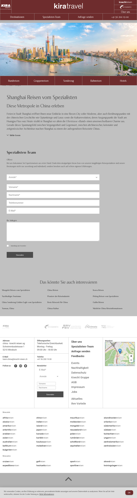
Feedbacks (77, 356)
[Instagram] (20, 366)
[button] (68, 135)
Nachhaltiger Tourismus (11, 296)
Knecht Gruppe (80, 377)
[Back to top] (68, 479)
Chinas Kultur (53, 308)
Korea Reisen (98, 290)
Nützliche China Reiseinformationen (107, 308)
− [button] (131, 360)
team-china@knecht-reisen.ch (15, 359)
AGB (74, 382)
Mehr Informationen (46, 494)
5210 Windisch (10, 350)
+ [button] (131, 356)
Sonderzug (68, 80)
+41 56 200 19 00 (120, 17)
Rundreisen (13, 80)
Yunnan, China (8, 308)
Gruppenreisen (41, 80)
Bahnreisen (95, 80)
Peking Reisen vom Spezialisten (106, 296)
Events (75, 363)
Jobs (74, 391)
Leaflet (111, 365)
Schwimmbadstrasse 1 (13, 346)
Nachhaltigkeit (80, 367)
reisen (8, 418)
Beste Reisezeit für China (57, 302)
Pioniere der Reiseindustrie (58, 296)
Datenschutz (78, 372)
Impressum (78, 387)
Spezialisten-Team (51, 17)
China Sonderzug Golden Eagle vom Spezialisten (22, 302)
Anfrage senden (85, 17)
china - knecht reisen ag (14, 343)
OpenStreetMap (121, 365)
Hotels (123, 80)
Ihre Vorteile (78, 403)
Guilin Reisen (98, 302)
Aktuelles (76, 398)
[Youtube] (25, 366)
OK (129, 493)
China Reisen (52, 290)
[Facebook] (15, 366)
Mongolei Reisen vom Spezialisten (16, 290)
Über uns (125, 11)
